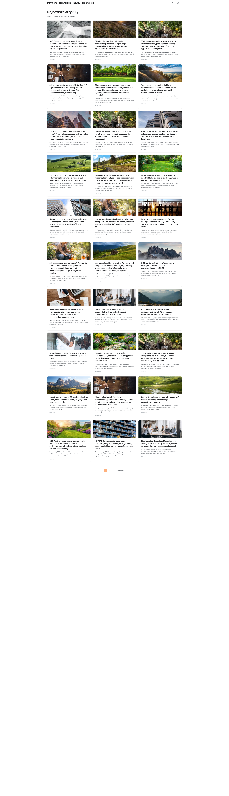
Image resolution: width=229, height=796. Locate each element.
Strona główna (177, 3)
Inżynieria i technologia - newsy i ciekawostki (70, 3)
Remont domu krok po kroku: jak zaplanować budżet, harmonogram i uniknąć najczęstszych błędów (160, 399)
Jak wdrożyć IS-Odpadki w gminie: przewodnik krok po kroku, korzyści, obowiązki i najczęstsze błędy (110, 312)
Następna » (120, 470)
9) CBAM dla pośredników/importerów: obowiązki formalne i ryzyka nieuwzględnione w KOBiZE (158, 265)
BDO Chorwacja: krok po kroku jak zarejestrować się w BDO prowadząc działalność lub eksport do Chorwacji (156, 312)
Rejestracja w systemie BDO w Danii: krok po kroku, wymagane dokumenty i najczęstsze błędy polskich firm (68, 399)
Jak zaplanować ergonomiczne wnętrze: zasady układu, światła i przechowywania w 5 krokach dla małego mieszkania (159, 177)
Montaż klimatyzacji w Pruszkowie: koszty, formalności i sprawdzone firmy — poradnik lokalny (68, 355)
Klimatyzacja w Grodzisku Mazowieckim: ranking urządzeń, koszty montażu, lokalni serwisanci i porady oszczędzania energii (159, 443)
